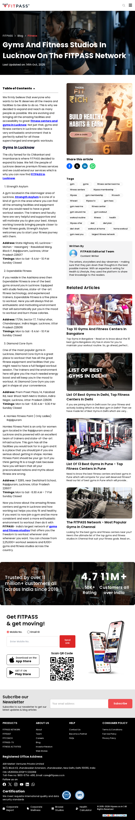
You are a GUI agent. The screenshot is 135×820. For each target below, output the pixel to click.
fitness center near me (108, 184)
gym (72, 184)
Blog (20, 36)
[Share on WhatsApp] (92, 166)
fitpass (73, 195)
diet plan (107, 223)
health (112, 217)
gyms (86, 184)
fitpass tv (90, 200)
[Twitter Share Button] (10, 784)
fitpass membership (104, 189)
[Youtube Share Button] (21, 784)
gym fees (108, 200)
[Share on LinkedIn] (85, 166)
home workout (121, 228)
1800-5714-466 (26, 775)
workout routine (77, 217)
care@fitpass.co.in (54, 775)
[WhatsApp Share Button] (33, 784)
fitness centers (77, 189)
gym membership (94, 195)
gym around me (78, 212)
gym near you (76, 234)
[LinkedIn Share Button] (27, 784)
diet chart (75, 228)
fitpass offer (76, 223)
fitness (97, 217)
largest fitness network (103, 234)
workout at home (96, 228)
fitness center (99, 206)
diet (92, 223)
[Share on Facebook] (69, 166)
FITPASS (8, 36)
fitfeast (74, 200)
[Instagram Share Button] (15, 784)
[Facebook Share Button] (4, 784)
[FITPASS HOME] (17, 5)
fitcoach (116, 195)
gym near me (76, 206)
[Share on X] (77, 166)
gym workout (100, 212)
